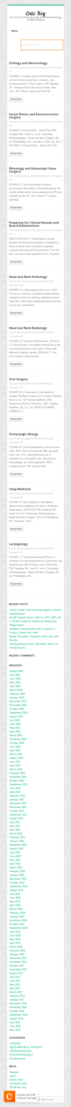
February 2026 (17, 693)
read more (16, 99)
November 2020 (18, 844)
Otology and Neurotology (28, 63)
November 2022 (18, 776)
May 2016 (14, 1029)
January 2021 (16, 841)
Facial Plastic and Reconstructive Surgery (33, 116)
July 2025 (14, 720)
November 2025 (18, 705)
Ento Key (35, 13)
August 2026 (16, 671)
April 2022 (14, 792)
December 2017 (18, 958)
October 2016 (16, 1011)
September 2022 (18, 784)
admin (25, 67)
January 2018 (16, 954)
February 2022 (17, 795)
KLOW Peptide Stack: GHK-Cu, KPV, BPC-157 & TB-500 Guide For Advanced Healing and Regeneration (35, 621)
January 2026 (16, 697)
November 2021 (18, 807)
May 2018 (14, 939)
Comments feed (18, 1083)
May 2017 (14, 984)
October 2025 (16, 708)
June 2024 (15, 746)
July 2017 (14, 977)
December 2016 (18, 1003)
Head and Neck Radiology (28, 328)
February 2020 (17, 871)
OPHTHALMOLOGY (20, 1051)
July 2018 (14, 931)
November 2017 (18, 961)
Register (14, 1072)
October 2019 (16, 882)
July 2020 (14, 852)
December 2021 (18, 803)
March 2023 (15, 769)
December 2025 (18, 701)
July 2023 (14, 761)
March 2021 (15, 833)
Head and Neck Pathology (28, 277)
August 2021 (16, 818)
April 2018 (14, 943)
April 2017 (14, 988)
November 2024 (18, 739)
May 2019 (14, 901)
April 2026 (14, 686)
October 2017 (16, 965)
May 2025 (14, 727)
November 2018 (18, 920)
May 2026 (14, 682)
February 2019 (17, 912)
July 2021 (14, 822)
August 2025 (16, 716)
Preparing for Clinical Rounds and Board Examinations (34, 224)
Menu (15, 30)
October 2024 (16, 742)
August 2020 (16, 848)
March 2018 (15, 946)
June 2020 (15, 856)
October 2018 (16, 924)
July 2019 (14, 894)
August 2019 (16, 890)
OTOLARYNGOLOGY (41, 67)
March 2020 (15, 867)
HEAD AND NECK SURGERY (25, 1047)
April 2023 (14, 765)
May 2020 (14, 860)
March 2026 (15, 690)
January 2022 (16, 799)
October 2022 (16, 780)
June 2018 (15, 935)
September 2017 (18, 969)
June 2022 (15, 788)
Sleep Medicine (20, 489)
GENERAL (15, 1043)
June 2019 (15, 897)
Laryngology (18, 544)
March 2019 (15, 909)
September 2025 (18, 712)
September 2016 (18, 1014)
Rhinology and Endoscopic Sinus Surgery (32, 170)
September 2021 (18, 814)
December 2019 (18, 878)
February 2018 (17, 950)
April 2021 (14, 829)
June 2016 (15, 1026)
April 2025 (14, 731)
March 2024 (15, 754)
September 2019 (18, 886)
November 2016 (18, 1007)
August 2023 (16, 758)
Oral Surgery (18, 379)
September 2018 (18, 927)
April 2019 (14, 905)
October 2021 (16, 810)
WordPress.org (17, 1087)
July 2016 (14, 1022)
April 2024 (14, 750)
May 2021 (14, 826)
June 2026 (15, 678)
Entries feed (16, 1079)
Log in (12, 1076)
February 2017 (17, 995)
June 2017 (15, 980)
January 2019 (16, 916)
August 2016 (16, 1018)
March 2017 (15, 992)
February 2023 (17, 773)
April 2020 (14, 863)
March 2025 (15, 735)
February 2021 (17, 837)
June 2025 (15, 724)
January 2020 (16, 875)
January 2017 (16, 999)
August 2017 (16, 973)
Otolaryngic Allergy (23, 434)
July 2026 (14, 674)
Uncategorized (17, 1058)
